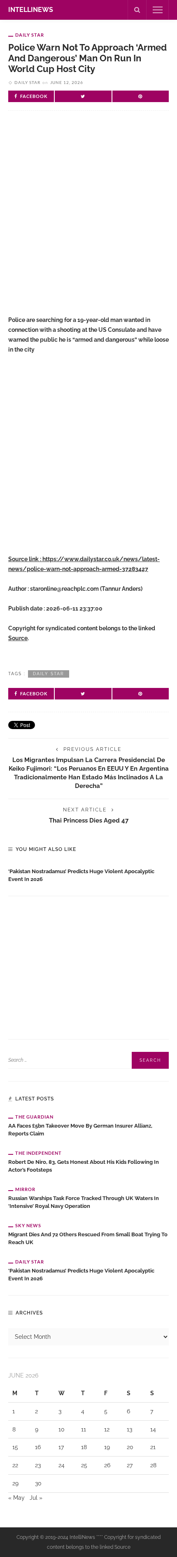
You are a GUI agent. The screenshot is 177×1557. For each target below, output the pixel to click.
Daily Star (29, 34)
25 (84, 1465)
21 (153, 1447)
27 (130, 1465)
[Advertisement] (88, 219)
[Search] (137, 10)
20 (130, 1447)
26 (107, 1465)
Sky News (28, 1225)
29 (15, 1483)
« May (16, 1497)
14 (153, 1429)
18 (84, 1447)
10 (61, 1429)
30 (38, 1483)
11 (83, 1429)
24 (61, 1465)
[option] (88, 873)
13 (129, 1429)
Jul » (36, 1497)
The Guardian (34, 1116)
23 (38, 1465)
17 (61, 1447)
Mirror (25, 1189)
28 (153, 1465)
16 (38, 1447)
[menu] (158, 10)
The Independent (38, 1153)
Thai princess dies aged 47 (88, 820)
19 (107, 1447)
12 (106, 1429)
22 (15, 1465)
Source (18, 638)
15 (15, 1447)
